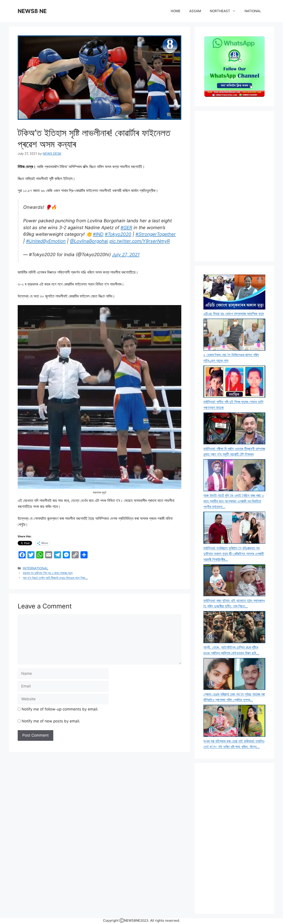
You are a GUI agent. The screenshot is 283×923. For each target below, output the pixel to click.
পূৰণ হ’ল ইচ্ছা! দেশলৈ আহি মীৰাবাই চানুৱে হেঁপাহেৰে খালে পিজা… (55, 578)
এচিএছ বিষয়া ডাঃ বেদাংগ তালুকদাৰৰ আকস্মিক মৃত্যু (233, 314)
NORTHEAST (220, 11)
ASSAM (195, 11)
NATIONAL (253, 11)
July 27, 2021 (126, 254)
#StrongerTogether (156, 234)
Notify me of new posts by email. (51, 721)
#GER (126, 227)
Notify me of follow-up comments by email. (60, 709)
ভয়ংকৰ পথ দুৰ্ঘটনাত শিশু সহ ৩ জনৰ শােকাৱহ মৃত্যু (48, 573)
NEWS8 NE (32, 11)
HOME (175, 11)
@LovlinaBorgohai (89, 241)
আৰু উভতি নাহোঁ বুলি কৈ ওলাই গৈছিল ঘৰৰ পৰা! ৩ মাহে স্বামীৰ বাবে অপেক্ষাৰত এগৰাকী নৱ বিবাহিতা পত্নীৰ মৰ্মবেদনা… (233, 501)
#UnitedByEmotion (46, 241)
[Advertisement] (234, 186)
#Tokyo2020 (118, 234)
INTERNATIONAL (35, 568)
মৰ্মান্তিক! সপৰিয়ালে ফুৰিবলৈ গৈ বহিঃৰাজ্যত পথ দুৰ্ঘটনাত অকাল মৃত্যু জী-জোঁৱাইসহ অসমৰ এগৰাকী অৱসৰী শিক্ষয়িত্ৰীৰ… (233, 554)
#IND (98, 234)
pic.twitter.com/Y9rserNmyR (139, 241)
